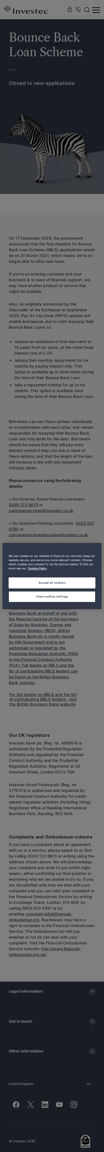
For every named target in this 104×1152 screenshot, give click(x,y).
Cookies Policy (37, 568)
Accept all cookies (52, 582)
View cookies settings (52, 596)
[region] (51, 576)
